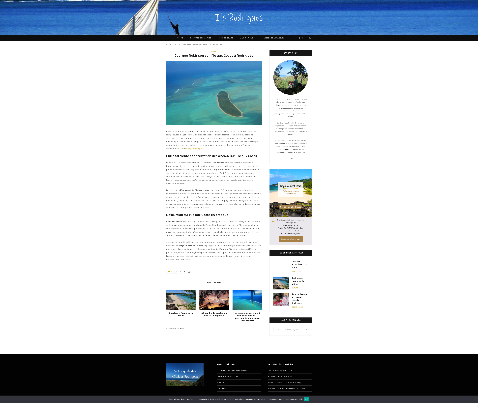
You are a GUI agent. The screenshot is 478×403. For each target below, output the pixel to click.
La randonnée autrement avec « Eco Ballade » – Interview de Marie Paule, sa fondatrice (247, 317)
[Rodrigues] (239, 17)
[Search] (310, 38)
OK (306, 399)
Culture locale (231, 44)
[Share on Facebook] (176, 272)
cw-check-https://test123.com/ (299, 264)
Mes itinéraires (227, 38)
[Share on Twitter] (180, 272)
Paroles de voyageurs (274, 38)
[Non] (475, 399)
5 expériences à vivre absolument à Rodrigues (286, 388)
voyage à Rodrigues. (194, 148)
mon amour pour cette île (287, 149)
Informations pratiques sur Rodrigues (232, 370)
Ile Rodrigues (222, 388)
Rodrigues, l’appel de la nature (181, 314)
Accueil (181, 38)
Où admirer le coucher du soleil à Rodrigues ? (214, 314)
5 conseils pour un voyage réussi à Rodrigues (286, 382)
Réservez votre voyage (290, 239)
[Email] (189, 272)
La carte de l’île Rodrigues (227, 376)
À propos (220, 382)
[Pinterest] (184, 272)
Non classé (297, 271)
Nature (214, 51)
